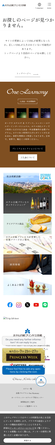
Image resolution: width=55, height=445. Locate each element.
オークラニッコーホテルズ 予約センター (27, 397)
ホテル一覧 (27, 389)
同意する (27, 440)
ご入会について (27, 157)
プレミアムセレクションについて (27, 148)
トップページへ (23, 73)
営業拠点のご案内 (28, 402)
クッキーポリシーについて (22, 428)
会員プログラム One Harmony (27, 393)
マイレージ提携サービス (27, 406)
